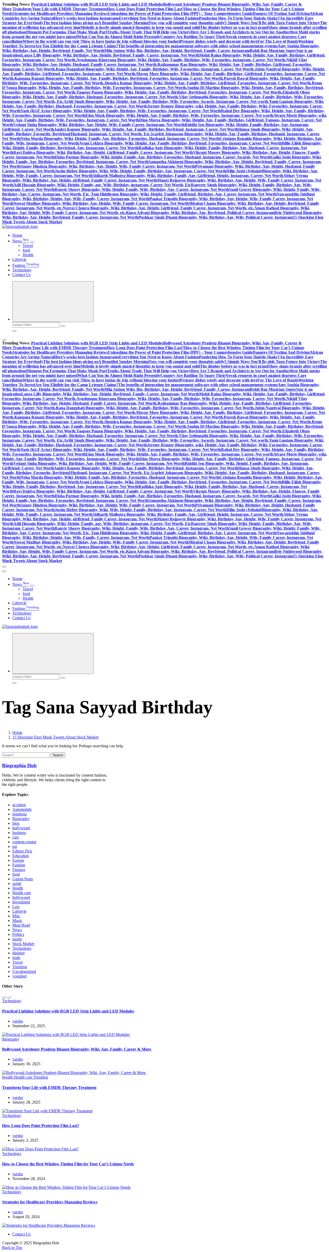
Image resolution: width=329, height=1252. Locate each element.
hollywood (21, 897)
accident (19, 805)
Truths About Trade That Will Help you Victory (148, 32)
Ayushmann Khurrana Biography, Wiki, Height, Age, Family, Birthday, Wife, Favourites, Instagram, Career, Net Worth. (181, 60)
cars (15, 837)
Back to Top (12, 1247)
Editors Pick (22, 851)
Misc (16, 916)
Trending (19, 967)
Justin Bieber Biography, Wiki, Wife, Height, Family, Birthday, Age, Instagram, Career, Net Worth (140, 171)
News (20, 241)
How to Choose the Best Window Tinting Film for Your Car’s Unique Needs (68, 1164)
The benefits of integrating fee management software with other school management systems (198, 46)
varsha (17, 1021)
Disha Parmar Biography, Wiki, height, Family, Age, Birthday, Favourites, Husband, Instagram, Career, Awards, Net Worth (163, 157)
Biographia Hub (19, 765)
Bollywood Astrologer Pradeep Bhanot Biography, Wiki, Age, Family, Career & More (77, 1049)
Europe (18, 860)
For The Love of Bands (278, 41)
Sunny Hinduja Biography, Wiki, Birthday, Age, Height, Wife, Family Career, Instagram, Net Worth (108, 166)
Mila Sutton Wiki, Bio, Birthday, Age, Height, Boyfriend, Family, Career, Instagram (177, 50)
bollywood (21, 828)
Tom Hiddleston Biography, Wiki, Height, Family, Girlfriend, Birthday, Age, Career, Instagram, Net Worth (184, 194)
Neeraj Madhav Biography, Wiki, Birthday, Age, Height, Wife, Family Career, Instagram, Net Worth (101, 203)
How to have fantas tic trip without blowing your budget (131, 41)
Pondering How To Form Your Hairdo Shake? (239, 18)
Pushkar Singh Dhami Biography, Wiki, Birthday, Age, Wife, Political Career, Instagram (216, 217)
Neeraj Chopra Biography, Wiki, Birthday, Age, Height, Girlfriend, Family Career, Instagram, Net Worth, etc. (158, 208)
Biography (21, 818)
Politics (18, 934)
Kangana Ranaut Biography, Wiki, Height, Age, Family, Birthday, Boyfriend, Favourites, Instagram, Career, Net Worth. (119, 78)
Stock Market (23, 944)
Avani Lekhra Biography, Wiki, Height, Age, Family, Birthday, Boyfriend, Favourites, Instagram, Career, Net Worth (180, 143)
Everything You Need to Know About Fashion (159, 18)
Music (17, 920)
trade (16, 957)
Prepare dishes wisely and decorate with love (219, 41)
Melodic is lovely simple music (106, 27)
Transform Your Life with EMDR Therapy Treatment (60, 9)
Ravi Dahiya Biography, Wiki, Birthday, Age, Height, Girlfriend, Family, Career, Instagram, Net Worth (103, 152)
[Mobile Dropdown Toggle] (32, 242)
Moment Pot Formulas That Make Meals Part (67, 32)
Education (20, 856)
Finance (18, 869)
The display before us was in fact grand (234, 27)
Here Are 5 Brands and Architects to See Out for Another (240, 32)
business (19, 832)
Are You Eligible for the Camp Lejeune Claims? (76, 46)
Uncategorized (24, 971)
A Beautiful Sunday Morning (123, 23)
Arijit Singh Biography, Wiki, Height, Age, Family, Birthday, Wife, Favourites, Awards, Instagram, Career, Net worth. (166, 101)
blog (16, 823)
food (26, 250)
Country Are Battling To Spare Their (192, 36)
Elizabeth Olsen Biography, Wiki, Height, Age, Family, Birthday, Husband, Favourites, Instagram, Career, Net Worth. (156, 94)
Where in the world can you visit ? (52, 41)
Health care (21, 893)
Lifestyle (19, 259)
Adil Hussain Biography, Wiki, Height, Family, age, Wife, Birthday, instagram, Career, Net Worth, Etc (102, 185)
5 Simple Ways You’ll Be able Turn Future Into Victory (272, 23)
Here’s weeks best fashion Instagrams (86, 18)
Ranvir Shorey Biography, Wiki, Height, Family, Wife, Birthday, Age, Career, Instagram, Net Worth (142, 189)
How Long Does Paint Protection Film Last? (145, 9)
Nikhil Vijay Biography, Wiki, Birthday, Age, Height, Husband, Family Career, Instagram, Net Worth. (154, 62)
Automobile (22, 809)
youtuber (19, 976)
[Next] (9, 997)
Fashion (25, 265)
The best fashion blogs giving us (70, 23)
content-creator (24, 842)
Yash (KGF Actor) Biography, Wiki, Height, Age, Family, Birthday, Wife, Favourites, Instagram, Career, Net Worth (121, 111)
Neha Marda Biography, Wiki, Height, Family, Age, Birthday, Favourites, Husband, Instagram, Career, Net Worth (120, 138)
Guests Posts (22, 879)
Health (28, 255)
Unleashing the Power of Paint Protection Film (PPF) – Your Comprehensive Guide (180, 13)
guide (16, 883)
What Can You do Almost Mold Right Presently (119, 36)
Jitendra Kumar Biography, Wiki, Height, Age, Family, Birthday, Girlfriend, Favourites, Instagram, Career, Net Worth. (208, 83)
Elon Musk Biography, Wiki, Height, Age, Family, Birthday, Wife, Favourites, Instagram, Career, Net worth (179, 115)
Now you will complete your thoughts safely (186, 23)
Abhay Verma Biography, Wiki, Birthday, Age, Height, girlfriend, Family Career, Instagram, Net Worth (155, 177)
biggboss (19, 814)
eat (14, 846)
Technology (22, 270)
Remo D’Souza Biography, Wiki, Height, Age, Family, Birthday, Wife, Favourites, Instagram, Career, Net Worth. (162, 85)
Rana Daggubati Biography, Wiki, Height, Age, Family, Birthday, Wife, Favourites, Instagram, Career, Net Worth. (155, 69)
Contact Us (21, 274)
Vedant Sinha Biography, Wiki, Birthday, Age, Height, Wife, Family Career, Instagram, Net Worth (99, 124)
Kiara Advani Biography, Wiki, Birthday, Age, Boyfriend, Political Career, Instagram (200, 212)
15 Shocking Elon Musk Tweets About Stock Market (55, 737)
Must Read (21, 925)
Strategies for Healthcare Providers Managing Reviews (60, 13)
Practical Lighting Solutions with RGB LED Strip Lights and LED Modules (97, 4)
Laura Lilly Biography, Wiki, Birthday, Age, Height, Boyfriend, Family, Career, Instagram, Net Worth (110, 55)
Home (17, 235)
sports (17, 939)
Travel (28, 245)
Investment (21, 902)
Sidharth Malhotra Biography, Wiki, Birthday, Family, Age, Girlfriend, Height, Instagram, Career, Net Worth (188, 175)
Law (16, 906)
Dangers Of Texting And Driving (281, 13)
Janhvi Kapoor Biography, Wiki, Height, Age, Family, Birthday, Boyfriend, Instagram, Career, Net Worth (146, 129)
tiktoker (18, 953)
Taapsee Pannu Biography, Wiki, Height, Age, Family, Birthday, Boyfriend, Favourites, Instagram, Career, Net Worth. (179, 92)
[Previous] (4, 997)
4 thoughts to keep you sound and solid (166, 27)
